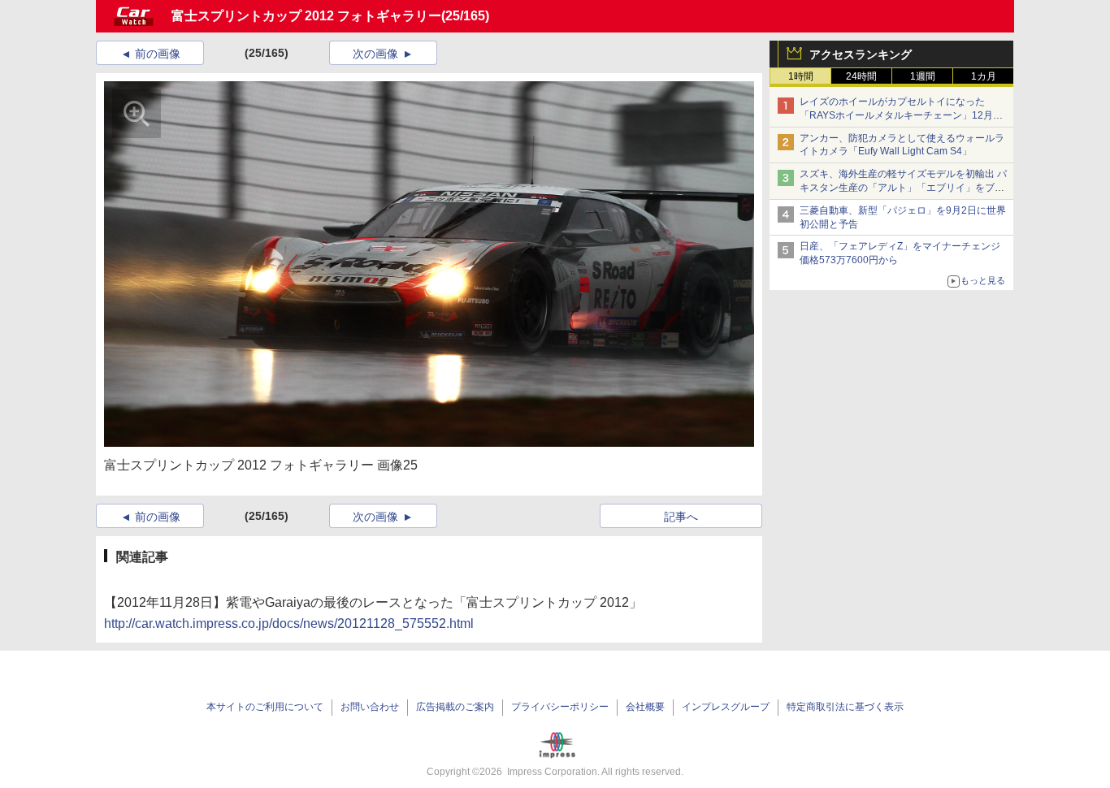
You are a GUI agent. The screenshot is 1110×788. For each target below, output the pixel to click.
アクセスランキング (860, 54)
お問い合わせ (369, 706)
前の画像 (157, 53)
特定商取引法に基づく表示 (845, 706)
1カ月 (983, 76)
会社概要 (645, 706)
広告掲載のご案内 (455, 706)
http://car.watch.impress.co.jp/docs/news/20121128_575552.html (289, 623)
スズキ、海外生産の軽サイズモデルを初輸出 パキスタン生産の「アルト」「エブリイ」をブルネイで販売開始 (903, 187)
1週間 (922, 76)
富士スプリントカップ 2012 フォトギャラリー (306, 16)
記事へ (681, 516)
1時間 (800, 76)
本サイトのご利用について (264, 706)
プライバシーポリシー (560, 706)
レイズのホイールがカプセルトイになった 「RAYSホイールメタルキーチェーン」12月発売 (901, 115)
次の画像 (375, 53)
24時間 (861, 76)
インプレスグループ (726, 706)
